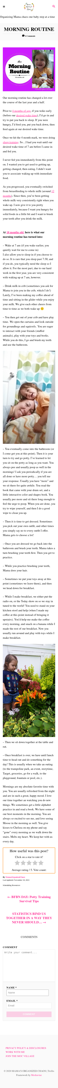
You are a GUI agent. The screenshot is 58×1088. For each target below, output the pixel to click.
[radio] (17, 863)
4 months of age (21, 111)
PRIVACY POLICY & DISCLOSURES (26, 1048)
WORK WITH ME (15, 1052)
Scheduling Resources (11, 885)
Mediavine (36, 1075)
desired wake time (26, 115)
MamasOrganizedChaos (15, 877)
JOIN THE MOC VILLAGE (20, 1056)
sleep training (10, 142)
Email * (12, 1001)
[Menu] (4, 6)
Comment (10, 947)
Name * (11, 987)
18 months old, (15, 232)
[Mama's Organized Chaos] (29, 6)
